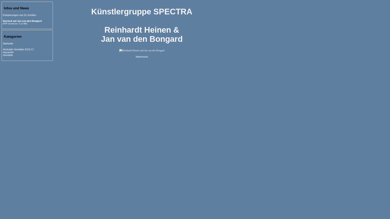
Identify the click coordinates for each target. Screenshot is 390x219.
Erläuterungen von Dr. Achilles (19, 15)
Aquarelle (8, 52)
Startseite (8, 43)
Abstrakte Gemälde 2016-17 (18, 49)
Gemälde (8, 55)
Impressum (142, 56)
